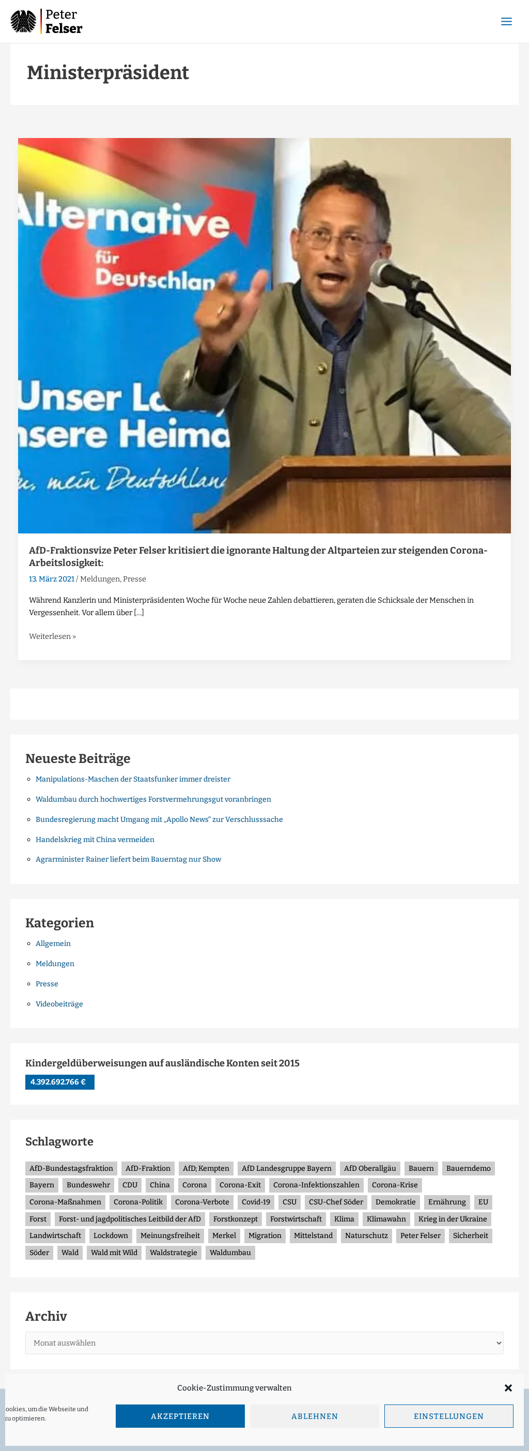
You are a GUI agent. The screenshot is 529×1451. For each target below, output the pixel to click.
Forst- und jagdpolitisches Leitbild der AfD (130, 1219)
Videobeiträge (59, 1004)
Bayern (41, 1185)
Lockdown (111, 1235)
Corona (194, 1185)
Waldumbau (230, 1252)
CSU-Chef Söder (336, 1202)
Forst (37, 1219)
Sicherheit (470, 1235)
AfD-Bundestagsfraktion (71, 1168)
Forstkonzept (235, 1219)
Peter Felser (420, 1235)
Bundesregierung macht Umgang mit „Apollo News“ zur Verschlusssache (159, 819)
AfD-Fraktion (148, 1168)
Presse (134, 579)
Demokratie (396, 1202)
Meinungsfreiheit (170, 1235)
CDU (129, 1185)
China (160, 1185)
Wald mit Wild (114, 1252)
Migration (265, 1235)
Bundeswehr (88, 1185)
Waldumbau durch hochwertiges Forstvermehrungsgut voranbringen (153, 799)
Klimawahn (386, 1219)
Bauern (421, 1168)
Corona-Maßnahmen (65, 1202)
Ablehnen (314, 1416)
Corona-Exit (240, 1185)
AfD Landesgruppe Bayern (287, 1168)
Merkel (224, 1235)
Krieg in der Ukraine (452, 1219)
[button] (508, 1388)
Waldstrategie (173, 1252)
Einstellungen (449, 1416)
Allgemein (53, 943)
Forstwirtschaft (296, 1219)
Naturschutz (366, 1235)
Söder (39, 1252)
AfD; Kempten (206, 1168)
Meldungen (100, 579)
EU (483, 1202)
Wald (70, 1252)
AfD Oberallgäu (370, 1168)
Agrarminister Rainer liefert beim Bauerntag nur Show (128, 859)
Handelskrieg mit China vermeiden (95, 839)
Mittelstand (313, 1235)
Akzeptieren (180, 1416)
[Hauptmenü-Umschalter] (506, 21)
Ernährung (447, 1202)
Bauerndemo (468, 1168)
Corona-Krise (395, 1185)
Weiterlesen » (52, 635)
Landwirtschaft (55, 1235)
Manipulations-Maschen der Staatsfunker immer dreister (133, 779)
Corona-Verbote (202, 1202)
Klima (344, 1219)
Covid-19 (256, 1202)
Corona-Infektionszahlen (316, 1185)
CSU (290, 1202)
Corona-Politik (138, 1202)
